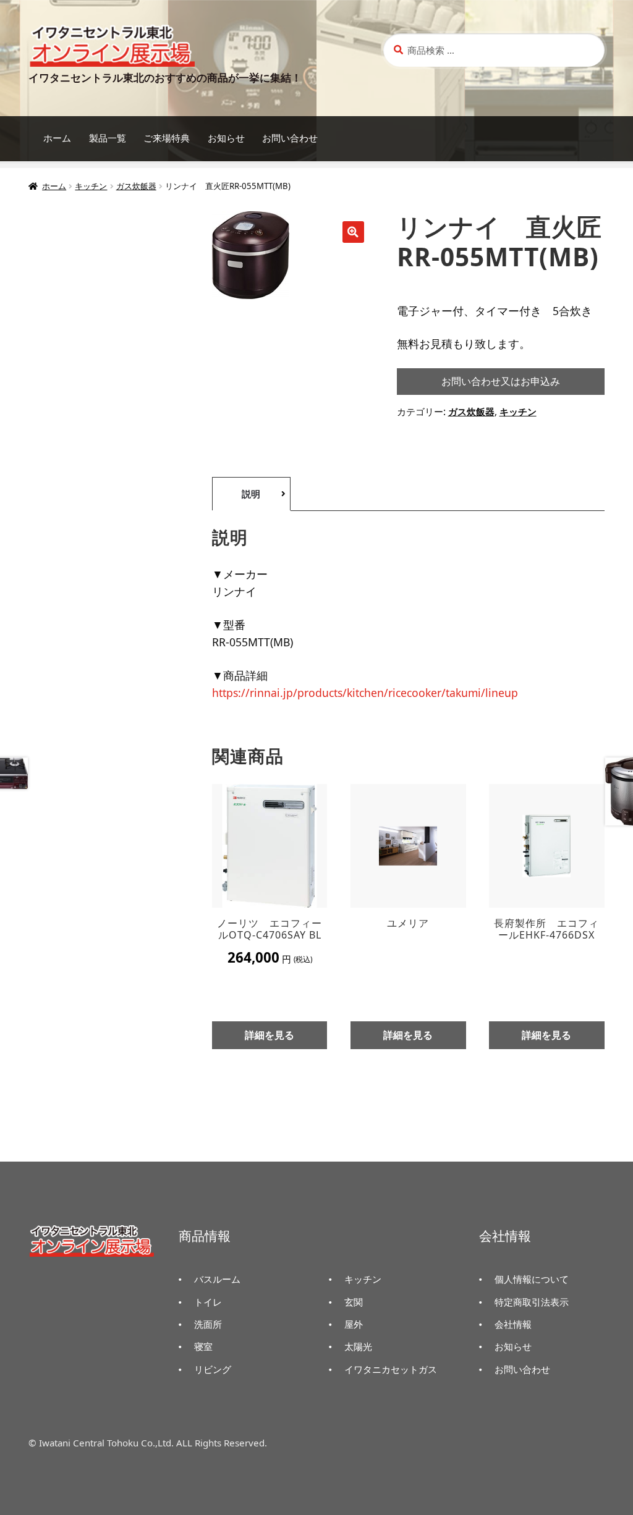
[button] (353, 232)
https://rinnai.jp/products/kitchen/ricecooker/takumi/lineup (365, 692)
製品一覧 (107, 138)
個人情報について (532, 1279)
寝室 (203, 1346)
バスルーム (217, 1279)
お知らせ (226, 138)
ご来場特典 (166, 138)
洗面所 (208, 1324)
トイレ (208, 1302)
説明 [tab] (251, 493)
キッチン (91, 186)
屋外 (353, 1324)
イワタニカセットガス (390, 1369)
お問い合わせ (290, 138)
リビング (212, 1369)
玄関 (353, 1302)
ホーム (57, 138)
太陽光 (358, 1346)
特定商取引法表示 (532, 1302)
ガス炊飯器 (136, 186)
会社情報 (513, 1324)
